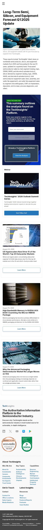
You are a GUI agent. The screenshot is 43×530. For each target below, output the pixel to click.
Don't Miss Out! (21, 213)
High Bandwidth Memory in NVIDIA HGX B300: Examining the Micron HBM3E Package (20, 312)
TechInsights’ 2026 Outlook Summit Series (21, 197)
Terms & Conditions (28, 523)
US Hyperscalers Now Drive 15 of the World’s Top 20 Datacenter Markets (19, 253)
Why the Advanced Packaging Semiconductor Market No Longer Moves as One (21, 371)
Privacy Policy (16, 523)
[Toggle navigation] (4, 3)
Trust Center (6, 483)
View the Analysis (21, 155)
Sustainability (21, 469)
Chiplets (19, 480)
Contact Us (6, 495)
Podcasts (23, 502)
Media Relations (8, 502)
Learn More (21, 270)
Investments (6, 472)
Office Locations (8, 498)
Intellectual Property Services (34, 482)
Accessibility (6, 523)
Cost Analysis (34, 478)
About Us (5, 469)
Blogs (22, 495)
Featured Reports (26, 500)
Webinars (23, 498)
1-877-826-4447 (7, 514)
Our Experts (6, 481)
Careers (5, 474)
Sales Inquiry (6, 500)
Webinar (7, 170)
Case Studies (24, 505)
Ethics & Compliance (31, 525)
